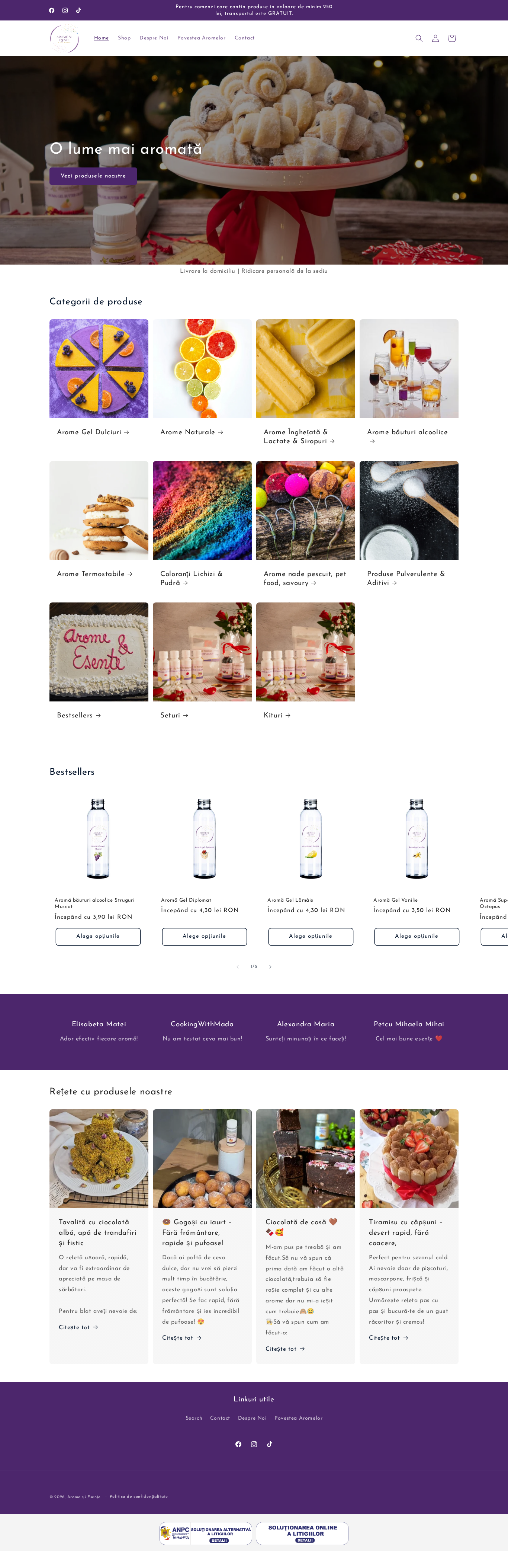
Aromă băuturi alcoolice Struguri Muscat (94, 903)
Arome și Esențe (84, 1497)
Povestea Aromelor (298, 1418)
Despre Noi (252, 1418)
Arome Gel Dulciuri (89, 432)
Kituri (273, 715)
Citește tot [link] (281, 1349)
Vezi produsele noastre (93, 176)
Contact (220, 1418)
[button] (419, 38)
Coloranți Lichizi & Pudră (191, 579)
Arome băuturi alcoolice (407, 432)
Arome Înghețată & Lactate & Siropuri (296, 437)
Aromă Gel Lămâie (290, 900)
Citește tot (74, 1328)
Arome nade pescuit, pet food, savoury (305, 579)
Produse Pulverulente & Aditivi (406, 579)
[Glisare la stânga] (237, 967)
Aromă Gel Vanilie (395, 900)
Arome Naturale (187, 432)
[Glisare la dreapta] (270, 967)
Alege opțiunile (98, 937)
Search (194, 1418)
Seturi (170, 715)
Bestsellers (75, 715)
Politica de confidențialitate (139, 1496)
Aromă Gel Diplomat (186, 900)
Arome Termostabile (91, 574)
